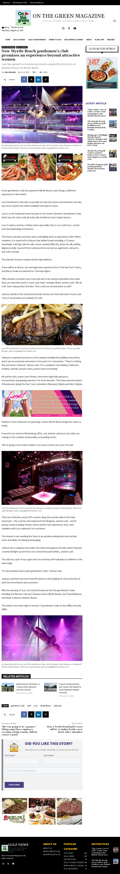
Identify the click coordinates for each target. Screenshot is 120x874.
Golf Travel (22, 47)
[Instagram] (63, 28)
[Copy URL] (45, 79)
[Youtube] (75, 28)
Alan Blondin (10, 72)
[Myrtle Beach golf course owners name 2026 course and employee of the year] (113, 154)
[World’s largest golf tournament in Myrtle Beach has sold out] (113, 167)
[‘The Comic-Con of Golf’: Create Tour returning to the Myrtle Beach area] (113, 112)
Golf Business (8, 47)
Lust (35, 705)
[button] (114, 21)
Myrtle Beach (45, 705)
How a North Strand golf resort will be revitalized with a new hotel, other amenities (64, 729)
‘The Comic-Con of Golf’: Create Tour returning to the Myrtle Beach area (96, 112)
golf (29, 705)
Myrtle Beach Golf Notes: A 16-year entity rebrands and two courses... (28, 687)
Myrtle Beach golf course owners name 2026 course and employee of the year (97, 155)
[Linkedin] (38, 79)
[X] (69, 28)
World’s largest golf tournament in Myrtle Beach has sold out (97, 167)
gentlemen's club (17, 705)
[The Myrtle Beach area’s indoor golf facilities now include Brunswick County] (113, 124)
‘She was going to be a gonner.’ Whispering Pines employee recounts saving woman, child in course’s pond (19, 730)
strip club (57, 705)
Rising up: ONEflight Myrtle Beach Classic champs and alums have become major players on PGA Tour (97, 140)
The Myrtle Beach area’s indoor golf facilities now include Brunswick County (96, 125)
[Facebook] (24, 79)
